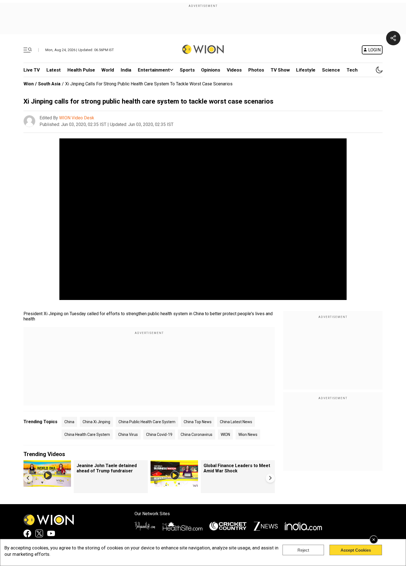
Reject (303, 550)
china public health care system (146, 422)
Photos (256, 70)
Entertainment (154, 70)
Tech (352, 70)
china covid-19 (159, 434)
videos (234, 70)
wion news (247, 434)
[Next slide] (270, 478)
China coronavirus (196, 434)
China (69, 422)
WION (225, 434)
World (107, 70)
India (126, 70)
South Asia (49, 83)
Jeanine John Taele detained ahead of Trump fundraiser (107, 468)
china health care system (87, 434)
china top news (198, 422)
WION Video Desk (76, 117)
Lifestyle (305, 70)
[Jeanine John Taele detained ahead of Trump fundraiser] (47, 484)
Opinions (210, 70)
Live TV (31, 70)
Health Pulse (81, 70)
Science (331, 70)
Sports (187, 70)
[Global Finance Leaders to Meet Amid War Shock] (174, 484)
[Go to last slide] (28, 478)
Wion (28, 83)
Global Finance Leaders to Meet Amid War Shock (237, 468)
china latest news (236, 422)
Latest (53, 70)
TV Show (280, 70)
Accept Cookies (356, 550)
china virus (128, 434)
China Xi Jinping (96, 422)
